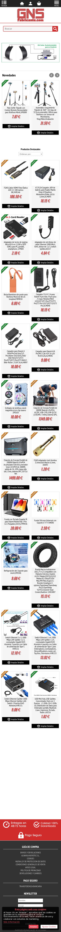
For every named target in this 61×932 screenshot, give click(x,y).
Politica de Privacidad (31, 870)
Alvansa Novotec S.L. (30, 855)
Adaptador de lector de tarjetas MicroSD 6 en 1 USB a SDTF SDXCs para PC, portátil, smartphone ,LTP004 (16, 245)
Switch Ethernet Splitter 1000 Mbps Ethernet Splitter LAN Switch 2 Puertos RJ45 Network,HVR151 (15, 702)
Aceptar (33, 927)
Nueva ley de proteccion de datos (30, 861)
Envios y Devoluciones (30, 852)
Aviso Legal (30, 867)
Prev (51, 75)
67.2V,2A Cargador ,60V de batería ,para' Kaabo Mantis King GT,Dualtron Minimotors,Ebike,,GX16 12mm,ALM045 (45, 192)
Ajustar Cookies (49, 927)
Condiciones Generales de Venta (30, 864)
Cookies (30, 858)
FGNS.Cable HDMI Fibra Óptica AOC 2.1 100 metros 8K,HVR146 (16, 190)
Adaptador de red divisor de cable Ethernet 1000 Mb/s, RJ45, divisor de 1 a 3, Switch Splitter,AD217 (45, 245)
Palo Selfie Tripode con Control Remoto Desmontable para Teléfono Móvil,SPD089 (16, 110)
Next (57, 54)
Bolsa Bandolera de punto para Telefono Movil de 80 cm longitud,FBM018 (16, 296)
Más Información (12, 922)
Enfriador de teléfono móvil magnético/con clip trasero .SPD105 (15, 410)
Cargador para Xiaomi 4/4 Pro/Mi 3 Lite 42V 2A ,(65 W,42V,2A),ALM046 (45, 353)
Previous (4, 54)
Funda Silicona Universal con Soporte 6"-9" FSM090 (45, 521)
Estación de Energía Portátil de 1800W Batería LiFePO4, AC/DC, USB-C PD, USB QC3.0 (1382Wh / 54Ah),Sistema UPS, (45, 411)
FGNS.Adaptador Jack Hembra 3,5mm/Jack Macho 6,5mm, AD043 (45, 462)
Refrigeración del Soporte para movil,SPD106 (15, 571)
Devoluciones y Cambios (31, 873)
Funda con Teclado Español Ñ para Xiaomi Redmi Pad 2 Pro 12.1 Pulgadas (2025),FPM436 (15, 521)
